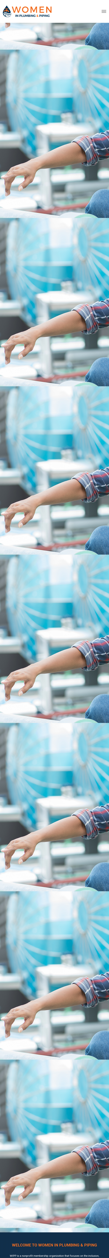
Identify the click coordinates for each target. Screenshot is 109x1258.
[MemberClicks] (27, 11)
